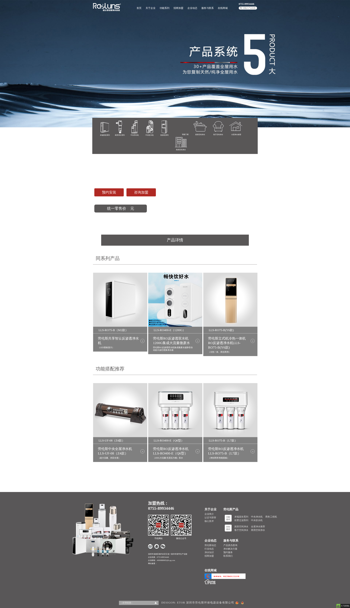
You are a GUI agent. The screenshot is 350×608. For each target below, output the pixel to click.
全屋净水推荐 (258, 526)
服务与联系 (207, 8)
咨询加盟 (141, 192)
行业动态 (209, 549)
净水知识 (209, 552)
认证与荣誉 (210, 517)
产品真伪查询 (230, 545)
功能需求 (228, 518)
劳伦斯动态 (210, 545)
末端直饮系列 (241, 516)
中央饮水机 (257, 520)
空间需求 (228, 528)
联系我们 (228, 556)
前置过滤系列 (241, 520)
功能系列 (164, 8)
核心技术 (209, 521)
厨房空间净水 (241, 526)
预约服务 (228, 552)
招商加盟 (178, 8)
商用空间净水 (258, 530)
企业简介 (209, 514)
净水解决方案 (230, 549)
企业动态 (192, 8)
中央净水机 (257, 516)
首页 (139, 8)
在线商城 (223, 8)
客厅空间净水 (241, 530)
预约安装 (109, 192)
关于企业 (150, 8)
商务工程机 (271, 516)
